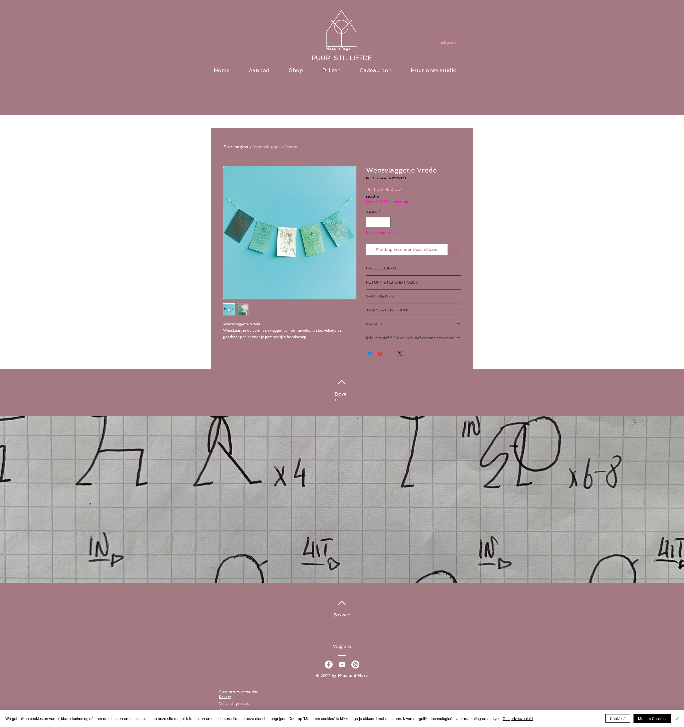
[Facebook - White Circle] (329, 664)
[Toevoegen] (455, 249)
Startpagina (235, 146)
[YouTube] (342, 664)
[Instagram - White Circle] (355, 664)
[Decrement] (370, 222)
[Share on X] (400, 353)
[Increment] (386, 222)
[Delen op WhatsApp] (390, 353)
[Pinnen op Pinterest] (379, 353)
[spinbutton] (378, 222)
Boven (342, 614)
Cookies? (618, 718)
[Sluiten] (677, 718)
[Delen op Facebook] (369, 353)
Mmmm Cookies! (652, 718)
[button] (266, 70)
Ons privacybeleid (518, 718)
